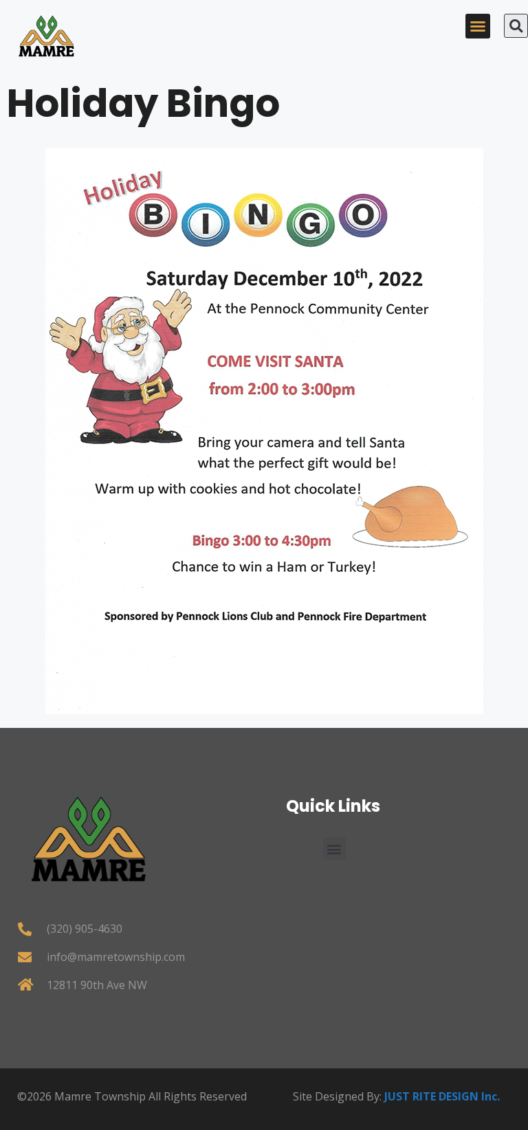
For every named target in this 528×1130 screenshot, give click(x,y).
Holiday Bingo (143, 103)
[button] (477, 26)
